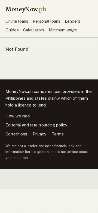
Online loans (16, 21)
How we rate (17, 116)
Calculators (33, 30)
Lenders (72, 21)
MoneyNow (25, 9)
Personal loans (46, 21)
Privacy (39, 134)
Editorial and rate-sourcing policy (36, 125)
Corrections (16, 134)
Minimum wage (63, 30)
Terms (58, 134)
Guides (12, 30)
